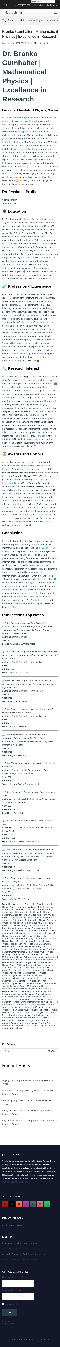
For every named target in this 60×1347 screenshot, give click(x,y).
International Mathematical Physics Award (32, 951)
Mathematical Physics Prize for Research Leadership (27, 990)
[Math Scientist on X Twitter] (12, 1204)
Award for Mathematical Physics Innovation (33, 914)
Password (12, 1290)
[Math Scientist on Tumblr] (33, 1204)
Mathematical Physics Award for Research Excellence (27, 969)
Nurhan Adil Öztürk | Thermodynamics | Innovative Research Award (27, 1092)
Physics (27, 476)
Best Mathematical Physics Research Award (26, 929)
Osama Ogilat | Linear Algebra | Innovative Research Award (28, 1102)
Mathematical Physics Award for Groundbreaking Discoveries (28, 966)
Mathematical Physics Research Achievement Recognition (27, 995)
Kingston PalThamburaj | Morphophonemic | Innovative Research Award (29, 1122)
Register (6, 1321)
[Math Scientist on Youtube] (5, 1204)
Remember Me (12, 1304)
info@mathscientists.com (14, 1248)
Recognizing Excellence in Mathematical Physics (25, 1017)
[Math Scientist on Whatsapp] (47, 1204)
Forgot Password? (10, 1323)
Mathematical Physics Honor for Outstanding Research (24, 982)
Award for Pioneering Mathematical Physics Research (28, 922)
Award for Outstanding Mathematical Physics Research (29, 920)
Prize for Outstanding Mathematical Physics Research (28, 1012)
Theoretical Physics (31, 233)
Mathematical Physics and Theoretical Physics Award (29, 961)
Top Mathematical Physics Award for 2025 (26, 1024)
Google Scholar (9, 199)
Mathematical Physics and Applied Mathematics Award (30, 958)
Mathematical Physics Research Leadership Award (25, 998)
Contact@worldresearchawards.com (19, 1259)
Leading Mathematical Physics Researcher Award (26, 954)
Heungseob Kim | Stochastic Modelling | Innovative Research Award (27, 1112)
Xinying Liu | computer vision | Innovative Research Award (27, 1082)
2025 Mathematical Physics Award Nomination (27, 905)
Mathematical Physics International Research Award (25, 987)
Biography (17, 904)
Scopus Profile (9, 203)
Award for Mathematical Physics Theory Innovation (27, 917)
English (38, 2)
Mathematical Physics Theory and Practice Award (33, 1009)
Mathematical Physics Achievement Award (22, 957)
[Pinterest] (40, 1204)
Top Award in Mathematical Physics (28, 1023)
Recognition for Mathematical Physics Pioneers (25, 1015)
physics (12, 173)
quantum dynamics (45, 425)
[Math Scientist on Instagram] (26, 1204)
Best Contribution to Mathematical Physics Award (26, 926)
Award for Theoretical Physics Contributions (23, 925)
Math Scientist (13, 12)
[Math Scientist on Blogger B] (19, 1204)
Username (12, 1277)
